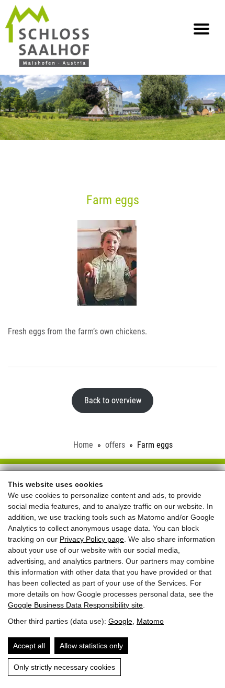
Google (120, 621)
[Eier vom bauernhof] (112, 263)
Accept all (29, 646)
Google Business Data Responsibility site (75, 605)
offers (115, 445)
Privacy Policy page (92, 539)
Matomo (150, 621)
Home (83, 445)
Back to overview (112, 400)
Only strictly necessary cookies (64, 667)
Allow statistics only (91, 646)
